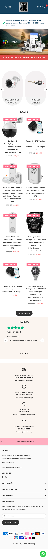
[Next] (46, 89)
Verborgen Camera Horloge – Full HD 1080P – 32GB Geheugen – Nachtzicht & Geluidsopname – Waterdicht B (35, 243)
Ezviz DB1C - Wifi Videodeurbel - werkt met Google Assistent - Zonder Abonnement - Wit (12, 242)
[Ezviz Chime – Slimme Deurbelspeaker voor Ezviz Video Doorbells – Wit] (35, 173)
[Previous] (2, 89)
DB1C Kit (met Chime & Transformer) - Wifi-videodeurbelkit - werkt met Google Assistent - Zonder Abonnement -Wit (12, 194)
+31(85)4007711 (8, 462)
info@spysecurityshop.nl (12, 467)
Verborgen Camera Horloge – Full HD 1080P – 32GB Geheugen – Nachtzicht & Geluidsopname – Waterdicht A (35, 293)
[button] (45, 6)
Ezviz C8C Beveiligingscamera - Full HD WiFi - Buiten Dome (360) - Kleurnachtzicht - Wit (12, 146)
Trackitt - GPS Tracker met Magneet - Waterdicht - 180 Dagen (12, 289)
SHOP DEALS (24, 313)
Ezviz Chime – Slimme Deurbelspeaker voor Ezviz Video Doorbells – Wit (35, 191)
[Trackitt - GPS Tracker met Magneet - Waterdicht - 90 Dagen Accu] (35, 127)
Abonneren (10, 522)
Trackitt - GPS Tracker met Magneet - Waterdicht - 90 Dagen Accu (35, 145)
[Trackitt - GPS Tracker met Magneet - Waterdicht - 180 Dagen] (12, 272)
